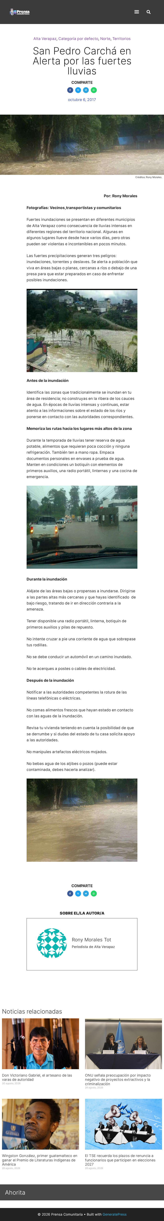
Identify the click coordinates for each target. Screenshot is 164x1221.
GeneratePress (115, 1214)
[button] (137, 12)
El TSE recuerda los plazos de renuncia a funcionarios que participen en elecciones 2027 (120, 1160)
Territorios (121, 38)
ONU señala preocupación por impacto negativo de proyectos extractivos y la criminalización (118, 1079)
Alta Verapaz (44, 38)
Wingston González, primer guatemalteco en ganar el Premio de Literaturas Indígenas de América (39, 1160)
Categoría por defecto (78, 38)
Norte (105, 38)
